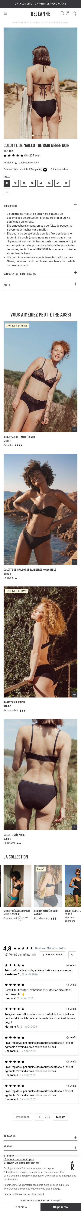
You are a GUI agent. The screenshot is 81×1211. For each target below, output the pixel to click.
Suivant (60, 1116)
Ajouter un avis (54, 954)
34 (7, 183)
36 (15, 183)
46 (58, 183)
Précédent (22, 1116)
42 (41, 183)
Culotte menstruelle (21, 22)
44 (49, 183)
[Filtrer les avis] (72, 954)
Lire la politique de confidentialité (24, 1194)
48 (66, 183)
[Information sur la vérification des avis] (6, 954)
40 (32, 183)
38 (24, 183)
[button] (22, 155)
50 (7, 191)
